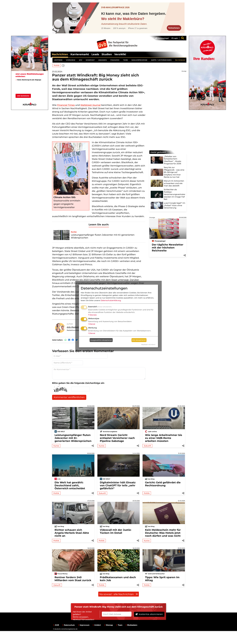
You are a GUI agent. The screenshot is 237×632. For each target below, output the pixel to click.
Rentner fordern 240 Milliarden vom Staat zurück (73, 579)
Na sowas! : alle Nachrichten (116, 594)
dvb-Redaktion (74, 327)
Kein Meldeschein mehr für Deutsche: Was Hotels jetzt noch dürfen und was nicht (163, 532)
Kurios (56, 446)
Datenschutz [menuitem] (69, 625)
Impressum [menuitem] (84, 625)
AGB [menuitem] (57, 625)
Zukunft (147, 446)
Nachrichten (60, 54)
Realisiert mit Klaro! (148, 344)
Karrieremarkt (79, 54)
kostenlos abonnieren (150, 614)
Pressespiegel (163, 38)
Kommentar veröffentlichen (69, 397)
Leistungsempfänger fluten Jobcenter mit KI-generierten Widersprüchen (73, 438)
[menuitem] (161, 38)
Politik (56, 65)
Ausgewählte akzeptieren (101, 340)
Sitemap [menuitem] (109, 625)
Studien (107, 54)
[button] (63, 65)
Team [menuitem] (120, 625)
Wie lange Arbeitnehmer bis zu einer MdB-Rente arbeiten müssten (163, 438)
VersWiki (120, 54)
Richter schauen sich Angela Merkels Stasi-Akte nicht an (72, 532)
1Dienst (91, 324)
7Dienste (92, 315)
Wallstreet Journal (90, 105)
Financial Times (66, 105)
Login (175, 38)
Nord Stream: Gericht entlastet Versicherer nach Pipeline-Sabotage (117, 438)
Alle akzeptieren (139, 340)
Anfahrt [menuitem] (97, 625)
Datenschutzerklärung (111, 300)
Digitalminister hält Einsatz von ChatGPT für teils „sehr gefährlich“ (118, 485)
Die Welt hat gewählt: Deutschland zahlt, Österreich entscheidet (70, 485)
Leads (95, 54)
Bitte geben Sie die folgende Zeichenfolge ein (78, 383)
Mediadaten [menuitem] (132, 625)
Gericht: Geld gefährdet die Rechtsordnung (163, 484)
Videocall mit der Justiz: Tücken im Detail (115, 531)
